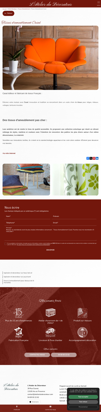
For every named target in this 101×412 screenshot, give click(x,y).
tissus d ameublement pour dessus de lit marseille (19, 282)
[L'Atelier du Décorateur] (50, 3)
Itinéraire (17, 407)
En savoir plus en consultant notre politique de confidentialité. (33, 244)
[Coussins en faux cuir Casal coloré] (26, 179)
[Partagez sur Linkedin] (97, 158)
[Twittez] (91, 158)
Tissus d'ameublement (24, 9)
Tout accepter (83, 397)
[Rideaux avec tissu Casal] (74, 179)
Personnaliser (83, 407)
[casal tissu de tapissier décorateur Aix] (51, 58)
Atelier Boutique (12, 9)
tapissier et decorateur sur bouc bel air (18, 273)
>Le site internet (9, 153)
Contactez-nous (50, 407)
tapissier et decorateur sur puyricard (17, 277)
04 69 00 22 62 (33, 397)
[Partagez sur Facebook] (88, 158)
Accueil (5, 9)
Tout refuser (83, 402)
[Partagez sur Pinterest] (94, 158)
